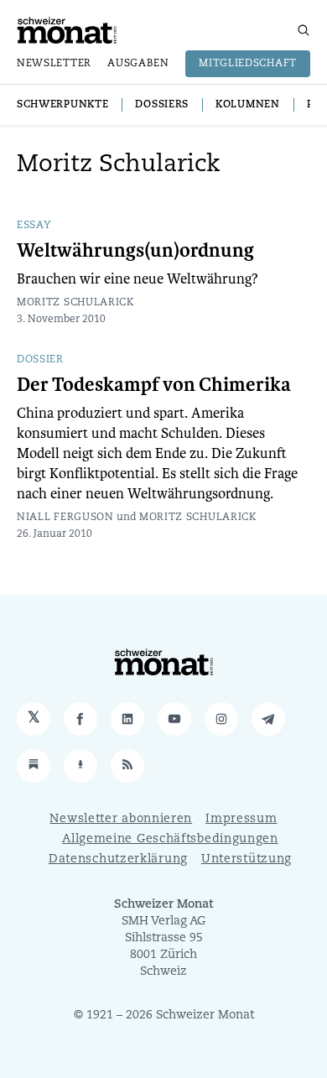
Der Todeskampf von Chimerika (154, 385)
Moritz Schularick (75, 303)
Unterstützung (246, 859)
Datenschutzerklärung (118, 859)
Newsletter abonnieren (120, 819)
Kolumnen (247, 105)
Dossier (40, 360)
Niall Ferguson (65, 518)
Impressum (241, 819)
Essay (34, 226)
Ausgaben (138, 64)
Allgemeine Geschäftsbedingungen (170, 839)
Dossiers (162, 105)
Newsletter (54, 64)
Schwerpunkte (62, 105)
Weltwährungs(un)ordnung (135, 251)
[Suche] (303, 30)
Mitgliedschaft (248, 64)
